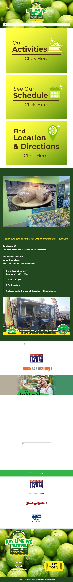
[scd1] (36, 478)
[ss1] (36, 497)
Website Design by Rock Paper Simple (46, 579)
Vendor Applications (19, 569)
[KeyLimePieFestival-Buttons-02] (36, 75)
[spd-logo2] (36, 355)
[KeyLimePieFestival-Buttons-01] (36, 121)
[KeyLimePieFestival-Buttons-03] (36, 29)
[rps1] (36, 493)
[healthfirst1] (36, 512)
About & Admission (54, 535)
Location (18, 562)
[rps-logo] (36, 365)
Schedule (19, 566)
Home (54, 532)
